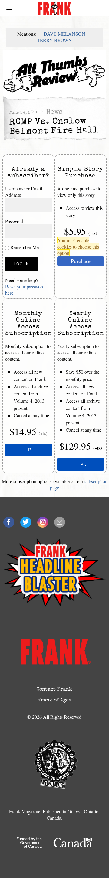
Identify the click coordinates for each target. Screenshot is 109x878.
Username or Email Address (23, 191)
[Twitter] (25, 522)
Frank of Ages (54, 700)
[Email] (59, 522)
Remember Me (24, 247)
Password (14, 221)
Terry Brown (54, 40)
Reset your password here (25, 289)
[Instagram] (42, 522)
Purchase (81, 261)
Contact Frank (54, 689)
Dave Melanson (64, 34)
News (54, 112)
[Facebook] (8, 522)
